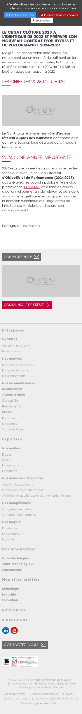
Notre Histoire (11, 351)
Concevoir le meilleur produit (22, 490)
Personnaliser (42, 20)
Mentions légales (15, 694)
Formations (9, 471)
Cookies (68, 694)
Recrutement (12, 389)
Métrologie (10, 588)
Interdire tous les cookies (60, 15)
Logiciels (8, 539)
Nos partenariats (13, 376)
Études (6, 454)
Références (14, 610)
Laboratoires (10, 533)
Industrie (9, 594)
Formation (10, 600)
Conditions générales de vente (54, 698)
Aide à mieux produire (17, 484)
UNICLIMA (32, 187)
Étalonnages (10, 465)
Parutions (8, 418)
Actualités (10, 400)
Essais (6, 460)
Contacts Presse (13, 429)
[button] (6, 661)
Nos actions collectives (18, 365)
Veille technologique (18, 564)
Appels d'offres (13, 394)
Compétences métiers (17, 509)
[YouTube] (14, 630)
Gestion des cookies (17, 698)
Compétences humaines (19, 514)
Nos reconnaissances (19, 383)
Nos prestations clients (17, 370)
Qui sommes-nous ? (15, 345)
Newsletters (9, 423)
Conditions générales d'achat (40, 703)
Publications (12, 570)
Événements (11, 406)
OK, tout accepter (21, 15)
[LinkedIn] (5, 630)
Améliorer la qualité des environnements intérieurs (36, 495)
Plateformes (10, 528)
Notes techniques (16, 558)
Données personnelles (44, 694)
